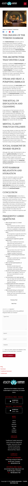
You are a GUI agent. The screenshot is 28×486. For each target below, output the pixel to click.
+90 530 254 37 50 (15, 472)
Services (14, 426)
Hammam (15, 29)
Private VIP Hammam (14, 446)
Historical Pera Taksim (14, 450)
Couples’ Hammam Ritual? (14, 444)
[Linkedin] (13, 32)
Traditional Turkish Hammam (14, 440)
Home (14, 420)
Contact (14, 430)
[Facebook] (3, 32)
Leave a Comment (7, 29)
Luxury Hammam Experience (14, 442)
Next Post (14, 303)
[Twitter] (6, 32)
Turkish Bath (4, 373)
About (14, 422)
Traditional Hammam (6, 371)
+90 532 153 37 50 (15, 463)
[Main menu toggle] (25, 3)
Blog (2, 366)
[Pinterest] (9, 32)
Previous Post (14, 300)
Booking (14, 432)
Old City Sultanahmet (14, 448)
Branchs (14, 424)
